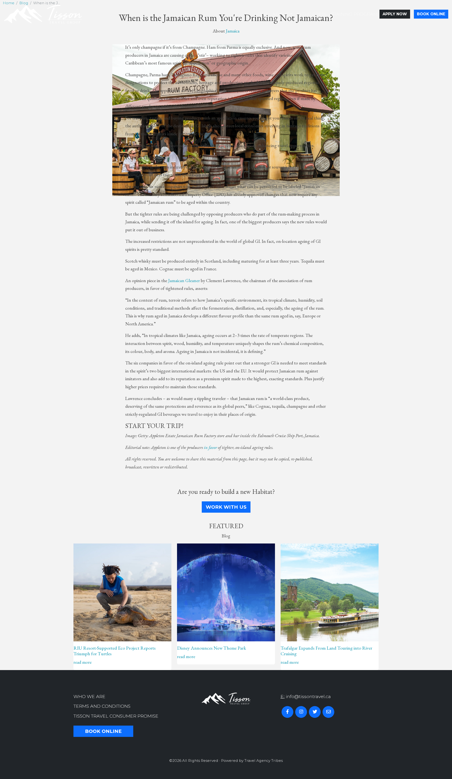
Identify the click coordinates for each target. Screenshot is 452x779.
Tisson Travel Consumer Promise (115, 716)
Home (261, 14)
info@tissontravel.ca (308, 696)
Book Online (431, 14)
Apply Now (395, 14)
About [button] (280, 14)
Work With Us (226, 507)
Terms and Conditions (101, 706)
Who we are (89, 696)
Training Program (354, 14)
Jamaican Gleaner (184, 281)
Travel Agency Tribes (263, 760)
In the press (311, 14)
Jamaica (232, 31)
